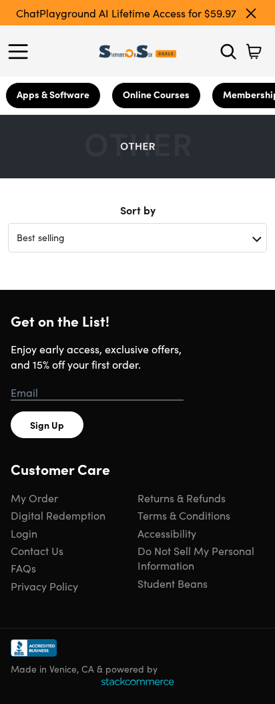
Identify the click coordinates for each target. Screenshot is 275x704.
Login (24, 533)
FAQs (23, 567)
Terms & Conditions (184, 515)
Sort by (138, 209)
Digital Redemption (58, 515)
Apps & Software (53, 94)
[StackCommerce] (137, 681)
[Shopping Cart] (253, 51)
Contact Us (37, 550)
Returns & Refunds (182, 497)
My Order (34, 497)
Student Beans (173, 583)
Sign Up (47, 424)
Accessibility (167, 533)
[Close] (251, 13)
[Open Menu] (21, 51)
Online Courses (156, 94)
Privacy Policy (44, 585)
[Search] (228, 51)
